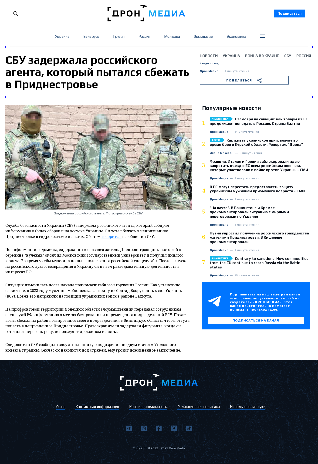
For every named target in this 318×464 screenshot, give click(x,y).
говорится (111, 236)
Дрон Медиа (209, 71)
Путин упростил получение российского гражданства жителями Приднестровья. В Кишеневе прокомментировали (259, 237)
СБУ (287, 56)
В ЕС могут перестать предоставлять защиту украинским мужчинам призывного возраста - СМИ (257, 189)
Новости (209, 56)
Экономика (236, 36)
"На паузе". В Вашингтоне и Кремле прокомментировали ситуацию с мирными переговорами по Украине (249, 212)
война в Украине (262, 56)
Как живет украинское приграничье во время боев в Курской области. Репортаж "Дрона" (256, 142)
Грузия (119, 36)
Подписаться (289, 13)
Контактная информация (97, 406)
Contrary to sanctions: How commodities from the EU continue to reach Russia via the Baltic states (259, 263)
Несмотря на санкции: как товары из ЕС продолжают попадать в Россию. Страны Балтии (259, 121)
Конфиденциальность (148, 406)
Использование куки (247, 406)
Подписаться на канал (256, 320)
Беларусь (91, 36)
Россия (144, 36)
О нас (60, 406)
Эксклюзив (203, 36)
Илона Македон (221, 153)
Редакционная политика (198, 406)
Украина (62, 36)
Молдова (172, 36)
